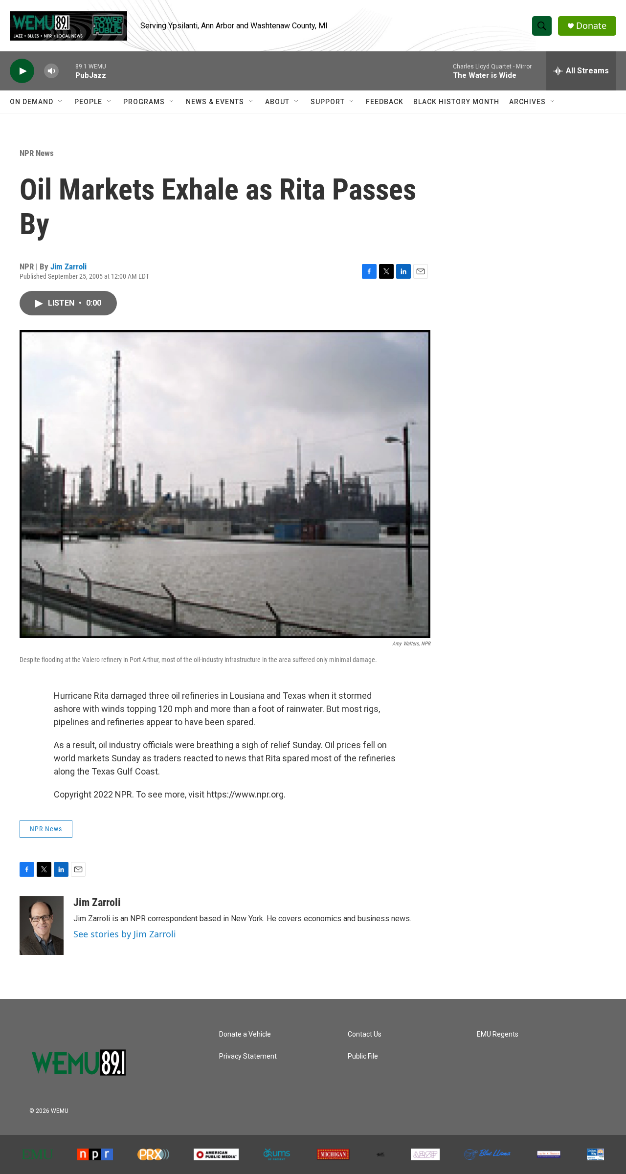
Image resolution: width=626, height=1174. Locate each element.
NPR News (37, 153)
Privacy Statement (248, 1056)
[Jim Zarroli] (42, 925)
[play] (22, 71)
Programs (144, 102)
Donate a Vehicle (245, 1034)
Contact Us (364, 1034)
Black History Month (456, 102)
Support (328, 102)
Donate (591, 26)
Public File (363, 1056)
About (277, 102)
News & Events (215, 102)
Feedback (384, 102)
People (88, 102)
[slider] (67, 71)
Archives (527, 102)
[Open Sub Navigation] (61, 102)
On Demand (31, 102)
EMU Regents (497, 1034)
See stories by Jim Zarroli (124, 934)
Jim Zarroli (68, 266)
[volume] (51, 71)
